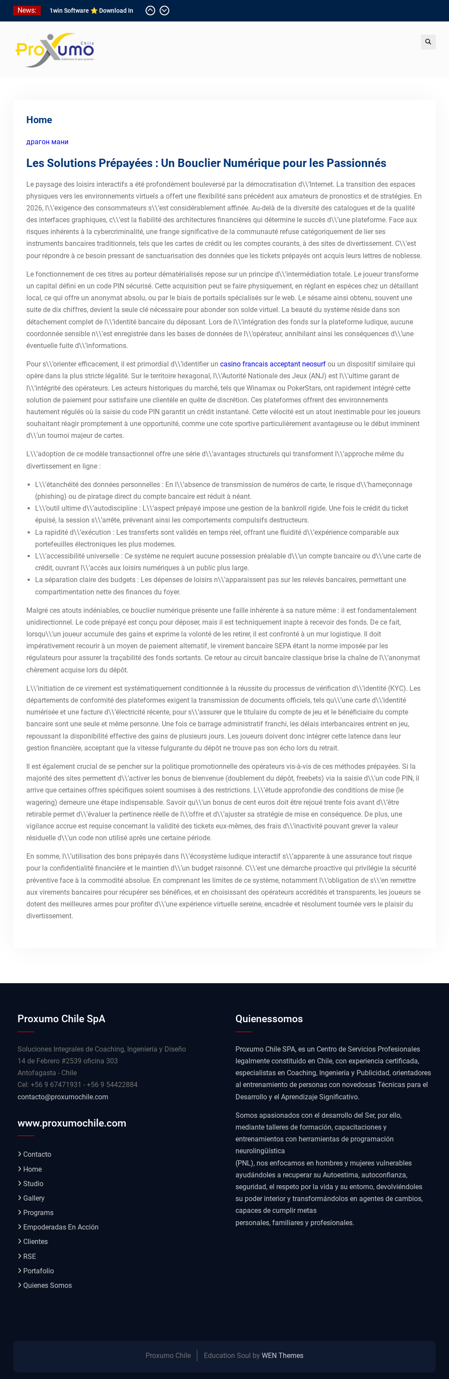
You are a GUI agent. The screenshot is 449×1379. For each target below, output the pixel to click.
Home (32, 1169)
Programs (38, 1212)
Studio (33, 1184)
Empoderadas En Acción (61, 1227)
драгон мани (47, 142)
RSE (29, 1256)
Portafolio (38, 1271)
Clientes (35, 1241)
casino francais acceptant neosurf (273, 364)
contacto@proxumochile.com (63, 1097)
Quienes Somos (47, 1285)
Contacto (37, 1154)
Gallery (34, 1198)
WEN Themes (282, 1355)
